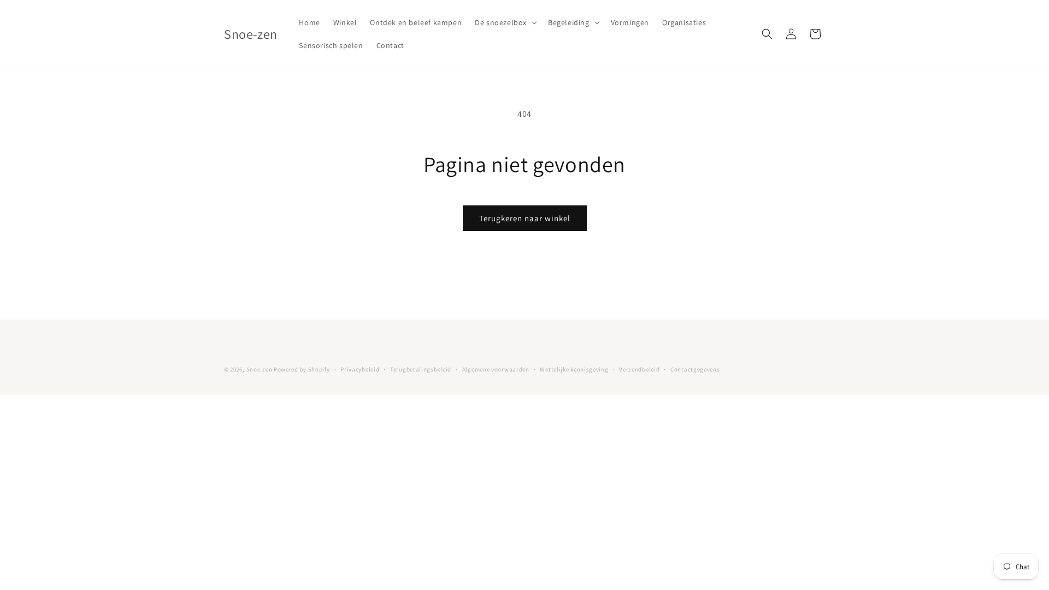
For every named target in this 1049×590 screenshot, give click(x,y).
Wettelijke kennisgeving (574, 369)
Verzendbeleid (639, 369)
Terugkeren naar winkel (524, 218)
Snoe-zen (260, 369)
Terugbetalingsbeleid (420, 369)
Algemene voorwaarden (495, 369)
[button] (504, 22)
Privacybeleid (359, 369)
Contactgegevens (695, 369)
